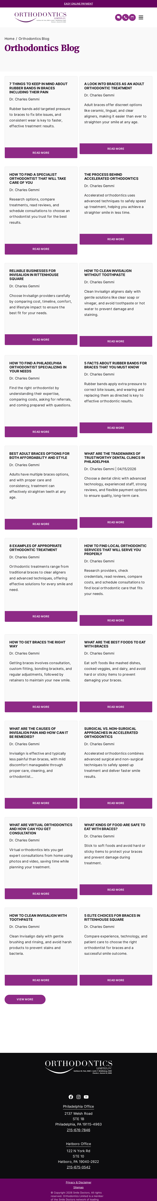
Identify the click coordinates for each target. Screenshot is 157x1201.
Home (9, 38)
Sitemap (78, 1187)
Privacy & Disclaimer (78, 1182)
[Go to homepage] (62, 17)
